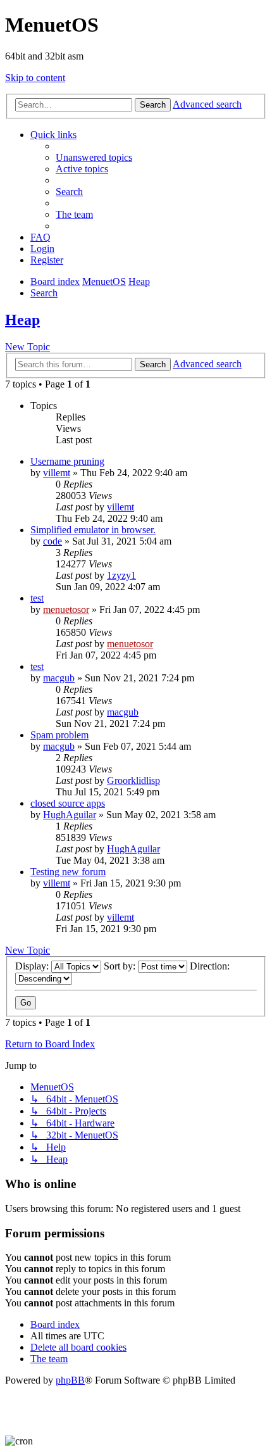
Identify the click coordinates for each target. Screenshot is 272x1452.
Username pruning (67, 461)
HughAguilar (69, 814)
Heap (22, 320)
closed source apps (67, 803)
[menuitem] (94, 157)
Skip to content (35, 77)
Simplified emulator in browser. (93, 529)
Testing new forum (68, 871)
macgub (59, 677)
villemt (56, 472)
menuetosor (66, 609)
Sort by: (121, 966)
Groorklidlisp (133, 780)
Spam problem (59, 734)
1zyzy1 (121, 575)
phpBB (70, 1380)
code (52, 541)
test (37, 598)
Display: (33, 966)
